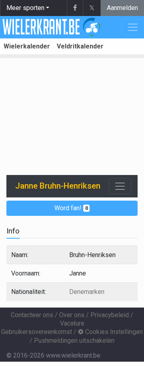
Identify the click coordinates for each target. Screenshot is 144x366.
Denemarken (86, 292)
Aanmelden (122, 8)
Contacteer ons (32, 315)
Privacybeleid (109, 315)
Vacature (72, 323)
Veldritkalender (80, 46)
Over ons (71, 315)
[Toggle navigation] (120, 186)
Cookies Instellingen (113, 332)
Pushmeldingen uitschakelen (74, 340)
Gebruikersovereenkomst (36, 332)
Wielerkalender (27, 46)
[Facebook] (75, 8)
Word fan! (71, 208)
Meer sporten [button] (25, 8)
